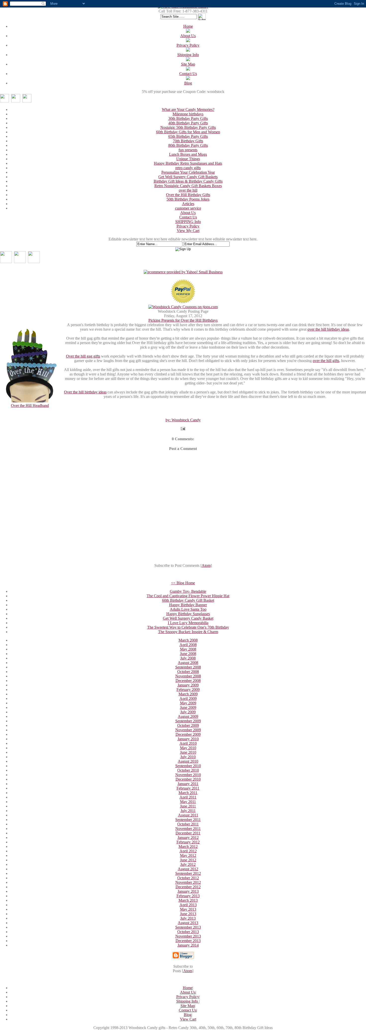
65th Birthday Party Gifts (188, 136)
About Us (188, 36)
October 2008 (188, 671)
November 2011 (188, 828)
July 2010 (188, 757)
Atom (206, 565)
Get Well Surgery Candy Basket (188, 618)
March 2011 (188, 793)
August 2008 (188, 663)
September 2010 (188, 766)
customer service (188, 208)
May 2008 (188, 649)
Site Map (188, 64)
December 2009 (188, 734)
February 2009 (188, 689)
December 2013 (188, 941)
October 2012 (188, 878)
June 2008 (188, 654)
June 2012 (188, 860)
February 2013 (188, 896)
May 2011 (188, 802)
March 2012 (188, 846)
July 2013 (188, 918)
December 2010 (188, 779)
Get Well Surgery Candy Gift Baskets (188, 177)
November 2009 (188, 730)
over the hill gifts (326, 361)
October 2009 (188, 725)
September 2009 (188, 721)
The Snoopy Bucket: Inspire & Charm (188, 632)
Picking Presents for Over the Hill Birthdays (183, 320)
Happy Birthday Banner (188, 605)
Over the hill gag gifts (83, 356)
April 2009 (188, 698)
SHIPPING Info (188, 222)
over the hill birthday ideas (328, 329)
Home (188, 26)
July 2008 (188, 658)
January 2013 (188, 891)
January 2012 (188, 837)
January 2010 (188, 739)
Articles (188, 204)
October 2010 (188, 770)
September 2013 (188, 927)
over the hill (188, 190)
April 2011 (188, 797)
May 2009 (188, 703)
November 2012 (188, 882)
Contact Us (188, 74)
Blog (188, 83)
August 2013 (188, 923)
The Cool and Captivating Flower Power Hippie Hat (188, 596)
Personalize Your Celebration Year (188, 172)
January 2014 (188, 945)
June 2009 (188, 707)
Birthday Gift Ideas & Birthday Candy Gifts (188, 181)
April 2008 (188, 645)
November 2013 (188, 936)
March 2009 (188, 694)
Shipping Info (188, 55)
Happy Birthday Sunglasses (188, 614)
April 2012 (188, 851)
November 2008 (188, 676)
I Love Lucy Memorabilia (188, 623)
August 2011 (188, 815)
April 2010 (188, 743)
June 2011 (188, 806)
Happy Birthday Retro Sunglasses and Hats (188, 163)
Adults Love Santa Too (188, 609)
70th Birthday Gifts (188, 141)
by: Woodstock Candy (183, 420)
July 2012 (188, 864)
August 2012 (188, 869)
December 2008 (188, 680)
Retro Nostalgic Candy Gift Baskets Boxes (188, 186)
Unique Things (188, 159)
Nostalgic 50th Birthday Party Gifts (188, 127)
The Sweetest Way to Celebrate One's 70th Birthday (188, 627)
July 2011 (188, 811)
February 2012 (188, 842)
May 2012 (188, 855)
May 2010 (188, 748)
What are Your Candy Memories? (188, 109)
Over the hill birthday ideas (85, 392)
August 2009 (188, 716)
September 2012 (188, 873)
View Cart (188, 1019)
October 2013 (188, 932)
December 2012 (188, 887)
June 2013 (188, 914)
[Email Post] (183, 429)
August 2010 (188, 761)
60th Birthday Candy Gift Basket (188, 600)
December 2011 (188, 833)
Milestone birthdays (188, 114)
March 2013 (188, 900)
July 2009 (188, 712)
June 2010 (188, 752)
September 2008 (188, 667)
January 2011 (188, 784)
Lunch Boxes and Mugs (188, 154)
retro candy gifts (188, 168)
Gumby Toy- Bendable (188, 591)
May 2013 (188, 909)
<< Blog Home (183, 583)
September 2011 (188, 819)
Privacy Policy (188, 45)
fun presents (188, 150)
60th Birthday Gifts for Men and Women (188, 132)
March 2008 (188, 640)
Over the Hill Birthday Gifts (188, 195)
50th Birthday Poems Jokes (188, 199)
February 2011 (188, 788)
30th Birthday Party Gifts (188, 118)
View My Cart (188, 230)
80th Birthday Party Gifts (188, 145)
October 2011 (188, 824)
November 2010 (188, 775)
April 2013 (188, 905)
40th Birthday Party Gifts (188, 123)
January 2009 (188, 685)
